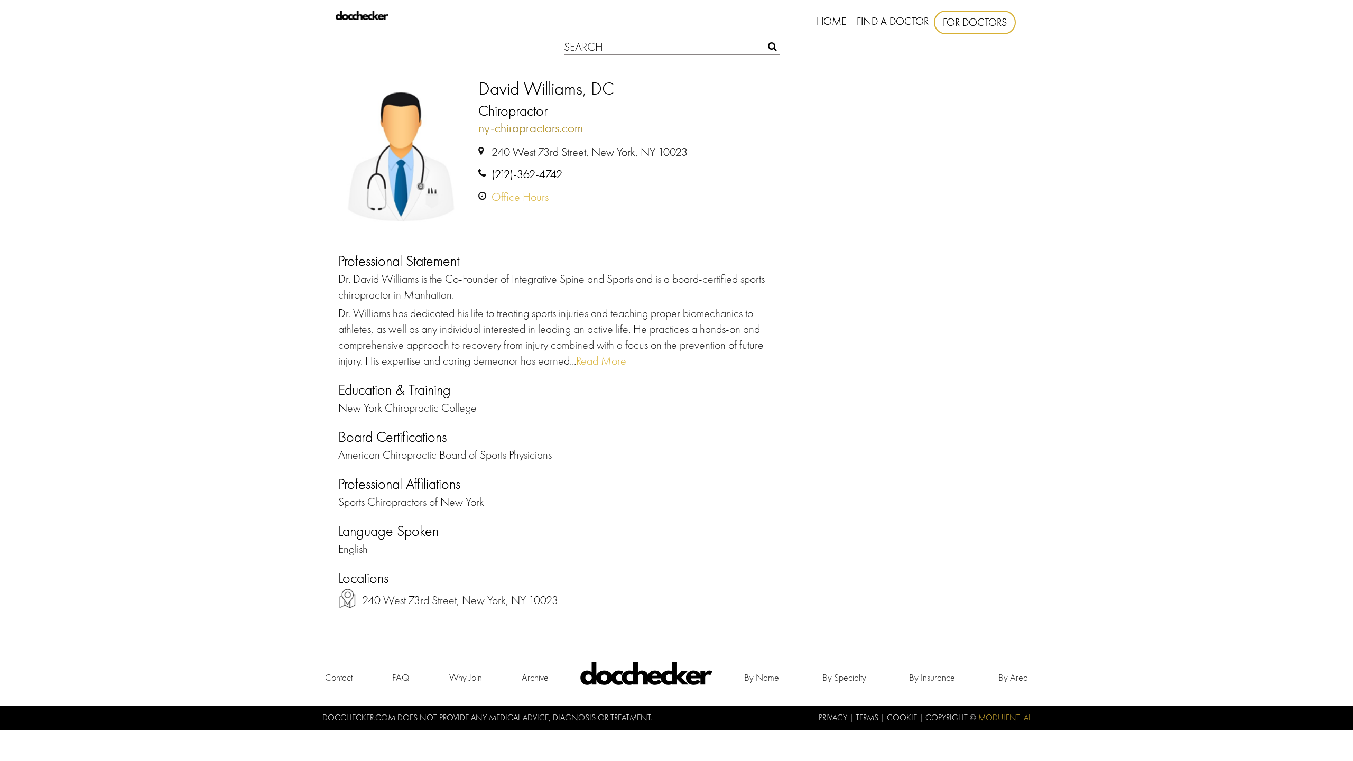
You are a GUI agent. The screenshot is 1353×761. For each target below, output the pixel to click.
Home (831, 21)
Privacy (834, 717)
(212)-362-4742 (527, 174)
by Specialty (844, 677)
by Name (761, 677)
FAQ (400, 677)
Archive (535, 677)
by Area (1013, 677)
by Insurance (932, 677)
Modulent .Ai (1004, 717)
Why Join (465, 677)
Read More (601, 360)
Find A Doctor (893, 21)
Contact (339, 677)
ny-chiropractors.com (530, 127)
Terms (868, 717)
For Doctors (975, 22)
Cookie (903, 717)
